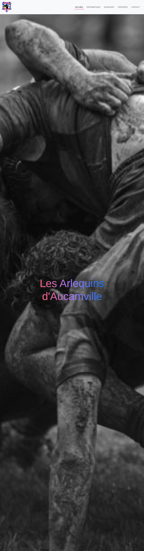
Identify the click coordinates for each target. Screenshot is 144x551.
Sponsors (109, 7)
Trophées (123, 7)
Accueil (79, 7)
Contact (135, 7)
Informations (93, 7)
